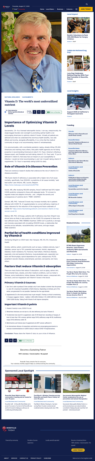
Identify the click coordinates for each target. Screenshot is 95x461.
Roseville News (74, 140)
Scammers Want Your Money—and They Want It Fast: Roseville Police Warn (78, 152)
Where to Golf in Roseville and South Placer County (78, 134)
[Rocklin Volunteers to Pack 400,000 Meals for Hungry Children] (78, 25)
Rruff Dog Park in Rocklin (76, 214)
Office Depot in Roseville (76, 206)
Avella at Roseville (74, 170)
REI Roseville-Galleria (75, 197)
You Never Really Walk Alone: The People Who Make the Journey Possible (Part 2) (78, 282)
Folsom (69, 81)
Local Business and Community (75, 167)
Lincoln (71, 131)
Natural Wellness (12, 97)
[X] (39, 112)
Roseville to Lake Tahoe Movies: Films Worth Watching (78, 161)
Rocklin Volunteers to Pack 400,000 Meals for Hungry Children (77, 37)
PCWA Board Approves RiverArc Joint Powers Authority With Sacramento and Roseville (78, 179)
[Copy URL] (43, 112)
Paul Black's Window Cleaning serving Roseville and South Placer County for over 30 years (47, 397)
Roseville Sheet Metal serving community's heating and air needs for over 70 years (18, 397)
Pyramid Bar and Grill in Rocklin (78, 189)
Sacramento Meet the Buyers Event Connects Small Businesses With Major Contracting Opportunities (78, 262)
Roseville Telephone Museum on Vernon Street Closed (78, 143)
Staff (74, 41)
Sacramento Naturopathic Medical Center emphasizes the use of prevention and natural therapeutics (75, 397)
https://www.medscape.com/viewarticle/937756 (21, 185)
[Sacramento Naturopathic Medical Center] (5, 112)
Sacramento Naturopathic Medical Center (16, 112)
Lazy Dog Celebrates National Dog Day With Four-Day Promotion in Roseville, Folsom (78, 76)
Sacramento (27, 97)
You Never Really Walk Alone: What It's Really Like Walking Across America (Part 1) (77, 293)
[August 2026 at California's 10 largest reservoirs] (78, 102)
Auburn (69, 41)
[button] (86, 4)
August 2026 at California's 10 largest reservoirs (78, 113)
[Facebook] (34, 112)
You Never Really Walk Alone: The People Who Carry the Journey (78, 273)
